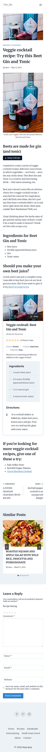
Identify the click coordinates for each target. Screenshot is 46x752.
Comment (9, 616)
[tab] (18, 575)
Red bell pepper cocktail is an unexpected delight (35, 491)
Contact (27, 738)
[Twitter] (23, 714)
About (18, 738)
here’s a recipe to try (18, 287)
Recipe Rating (10, 606)
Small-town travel (31, 733)
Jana (7, 68)
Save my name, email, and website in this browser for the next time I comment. (24, 687)
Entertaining (12, 733)
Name (8, 656)
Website (8, 679)
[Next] (39, 547)
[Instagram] (29, 714)
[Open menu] (40, 5)
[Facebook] (17, 714)
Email (8, 667)
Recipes (6, 45)
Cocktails (16, 45)
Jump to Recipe (13, 158)
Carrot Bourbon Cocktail (19, 471)
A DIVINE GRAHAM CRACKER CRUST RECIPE (11, 491)
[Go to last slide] (7, 547)
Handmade (32, 728)
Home (11, 728)
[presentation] (23, 533)
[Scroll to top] (39, 748)
